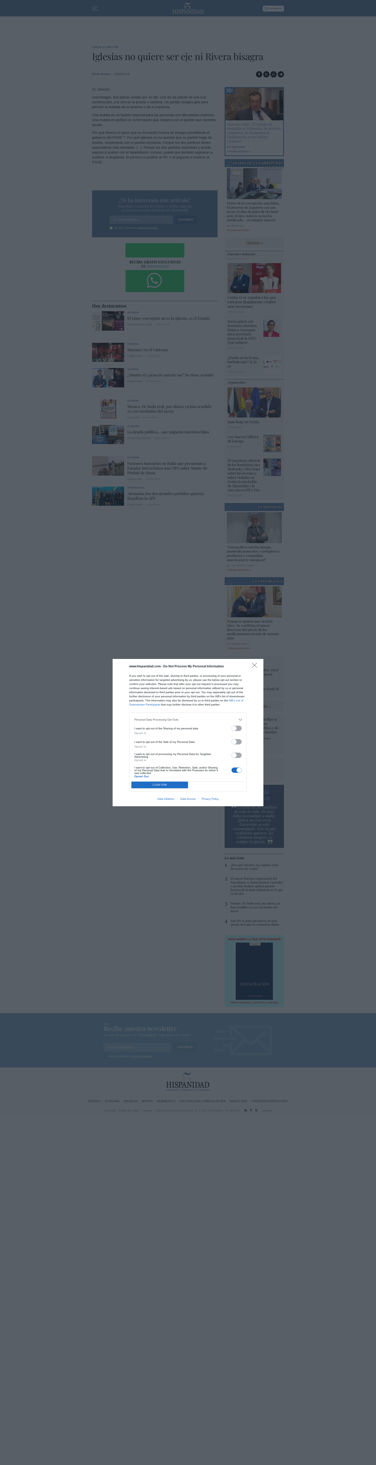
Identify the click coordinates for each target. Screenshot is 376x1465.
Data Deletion (165, 798)
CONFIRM (160, 784)
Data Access (188, 798)
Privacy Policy (210, 798)
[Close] (255, 666)
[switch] (236, 728)
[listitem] (188, 720)
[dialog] (188, 732)
